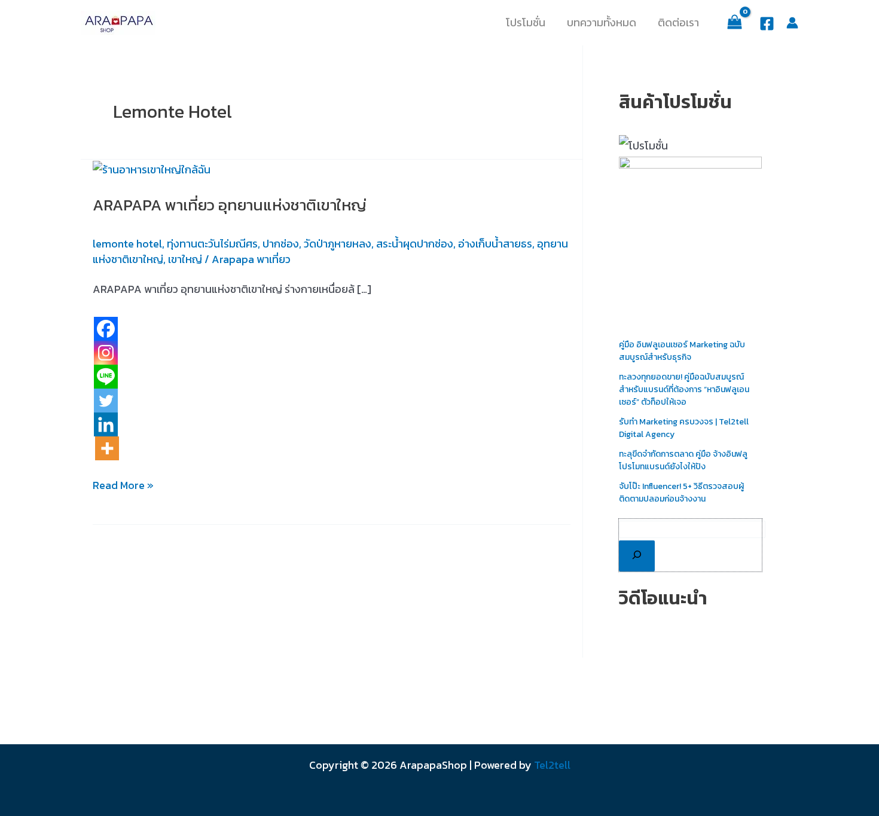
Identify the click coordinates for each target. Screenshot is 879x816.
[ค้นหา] (637, 555)
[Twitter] (106, 400)
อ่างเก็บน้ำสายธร (495, 244)
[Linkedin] (106, 424)
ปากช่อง (281, 244)
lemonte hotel (127, 244)
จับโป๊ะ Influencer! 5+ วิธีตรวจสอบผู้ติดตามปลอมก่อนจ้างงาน (681, 492)
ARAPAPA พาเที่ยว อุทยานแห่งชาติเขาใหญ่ (230, 204)
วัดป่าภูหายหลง (337, 244)
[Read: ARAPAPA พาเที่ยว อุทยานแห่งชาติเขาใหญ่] (151, 168)
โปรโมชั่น (525, 22)
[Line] (106, 377)
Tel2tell (552, 765)
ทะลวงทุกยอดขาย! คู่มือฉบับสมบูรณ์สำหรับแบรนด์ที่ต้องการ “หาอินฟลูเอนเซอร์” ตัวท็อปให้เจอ (684, 389)
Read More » (123, 484)
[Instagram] (106, 353)
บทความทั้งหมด (601, 22)
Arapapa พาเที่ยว (251, 259)
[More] (107, 448)
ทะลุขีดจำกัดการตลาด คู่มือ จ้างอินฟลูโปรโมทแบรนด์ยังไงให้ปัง (683, 460)
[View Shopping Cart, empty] (734, 22)
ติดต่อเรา (678, 22)
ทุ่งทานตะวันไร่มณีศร (212, 244)
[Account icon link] (792, 23)
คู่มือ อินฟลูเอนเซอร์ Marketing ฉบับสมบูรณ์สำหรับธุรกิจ (682, 350)
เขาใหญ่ (185, 259)
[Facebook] (766, 23)
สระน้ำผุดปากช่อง (414, 244)
